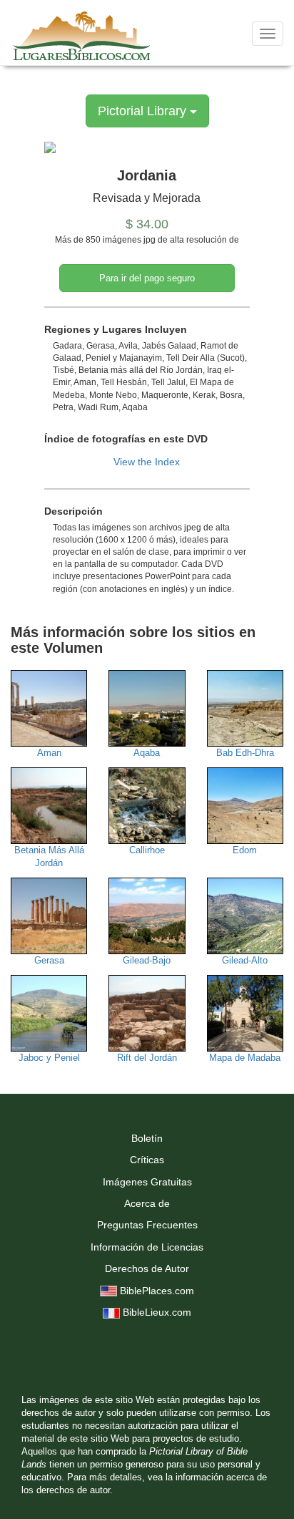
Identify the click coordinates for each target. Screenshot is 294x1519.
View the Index (146, 461)
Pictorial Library (144, 111)
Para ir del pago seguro (147, 278)
